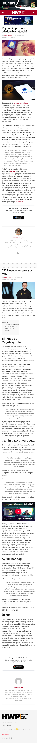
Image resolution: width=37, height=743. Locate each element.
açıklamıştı (19, 202)
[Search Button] (34, 12)
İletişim (9, 725)
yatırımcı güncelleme (20, 103)
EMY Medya (14, 722)
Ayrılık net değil (10, 328)
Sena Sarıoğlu (8, 35)
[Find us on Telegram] (11, 738)
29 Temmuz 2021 (19, 35)
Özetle (8, 331)
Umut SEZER (7, 277)
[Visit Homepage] (18, 12)
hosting (10, 729)
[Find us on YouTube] (7, 738)
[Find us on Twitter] (2, 738)
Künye (3, 725)
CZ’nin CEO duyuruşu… (12, 326)
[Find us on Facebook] (4, 738)
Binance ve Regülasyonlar (12, 324)
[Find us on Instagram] (9, 738)
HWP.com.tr (5, 729)
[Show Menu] (3, 12)
